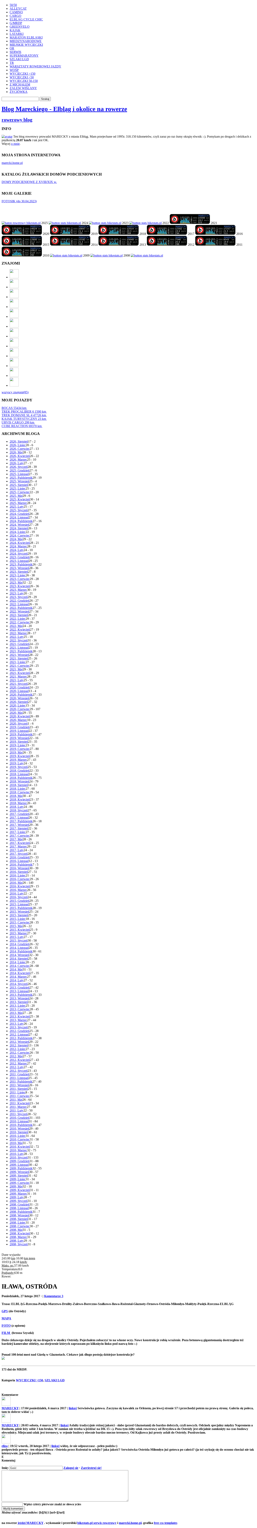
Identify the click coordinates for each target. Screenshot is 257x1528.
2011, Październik (21, 1081)
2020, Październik (21, 694)
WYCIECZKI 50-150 (24, 81)
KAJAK (15, 30)
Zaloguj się (70, 1468)
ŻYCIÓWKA (19, 91)
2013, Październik (21, 994)
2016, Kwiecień (20, 886)
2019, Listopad (19, 730)
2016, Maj (16, 882)
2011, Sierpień (19, 1088)
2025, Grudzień (20, 470)
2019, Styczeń (19, 767)
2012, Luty (17, 1067)
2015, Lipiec (18, 918)
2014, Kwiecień (20, 973)
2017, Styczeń (19, 853)
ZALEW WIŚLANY (23, 88)
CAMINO (16, 12)
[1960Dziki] (14, 316)
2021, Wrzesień (19, 655)
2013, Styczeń (19, 1027)
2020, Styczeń (19, 723)
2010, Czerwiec (20, 1139)
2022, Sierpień (19, 615)
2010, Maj (16, 1143)
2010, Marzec (18, 1150)
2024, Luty (17, 550)
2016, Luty (17, 893)
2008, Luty (17, 1240)
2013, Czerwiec (20, 1009)
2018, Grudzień (20, 770)
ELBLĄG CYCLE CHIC (26, 19)
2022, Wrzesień (19, 611)
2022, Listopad (19, 604)
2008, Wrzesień (19, 1215)
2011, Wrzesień (19, 1085)
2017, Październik (21, 821)
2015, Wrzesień (19, 911)
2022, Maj (16, 626)
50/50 (13, 5)
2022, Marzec (18, 633)
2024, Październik (21, 521)
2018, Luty (17, 806)
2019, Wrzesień (19, 738)
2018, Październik (21, 777)
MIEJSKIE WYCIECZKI (26, 44)
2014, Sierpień (19, 958)
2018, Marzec (18, 803)
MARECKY (10, 1408)
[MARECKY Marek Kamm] (65, 223)
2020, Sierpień (19, 702)
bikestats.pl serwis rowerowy (96, 1523)
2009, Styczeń (19, 1201)
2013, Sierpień (19, 1002)
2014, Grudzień (20, 944)
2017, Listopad (19, 817)
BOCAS (14, 408)
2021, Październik (21, 651)
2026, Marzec (18, 459)
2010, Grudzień (20, 1117)
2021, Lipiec (18, 662)
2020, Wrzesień (19, 698)
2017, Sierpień (19, 828)
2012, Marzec (18, 1063)
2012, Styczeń (19, 1070)
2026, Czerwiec (20, 448)
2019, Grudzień (20, 727)
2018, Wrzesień (19, 781)
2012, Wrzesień (19, 1041)
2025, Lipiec (18, 488)
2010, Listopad (19, 1121)
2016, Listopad (19, 861)
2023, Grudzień (20, 557)
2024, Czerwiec (20, 535)
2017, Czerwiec (20, 835)
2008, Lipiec (18, 1222)
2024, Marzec (18, 546)
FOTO (6, 1325)
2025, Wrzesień (19, 481)
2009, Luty (17, 1197)
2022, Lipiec (18, 618)
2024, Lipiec (18, 532)
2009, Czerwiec (20, 1182)
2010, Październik (21, 1125)
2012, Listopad (19, 1034)
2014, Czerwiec (20, 966)
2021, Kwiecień (20, 673)
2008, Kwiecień (20, 1233)
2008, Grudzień (20, 1204)
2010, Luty (17, 1154)
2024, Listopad (19, 517)
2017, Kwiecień (20, 843)
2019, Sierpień (19, 741)
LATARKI (16, 34)
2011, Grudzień (19, 1074)
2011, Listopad (19, 1078)
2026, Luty (17, 463)
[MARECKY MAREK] (106, 255)
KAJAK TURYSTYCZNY (24, 418)
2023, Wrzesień (19, 568)
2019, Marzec (18, 759)
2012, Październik (21, 1038)
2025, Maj (16, 495)
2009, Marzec (18, 1193)
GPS (5, 1311)
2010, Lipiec (18, 1135)
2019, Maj (16, 752)
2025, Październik (21, 477)
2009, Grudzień (20, 1161)
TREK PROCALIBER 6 (24, 411)
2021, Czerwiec (20, 665)
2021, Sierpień (19, 658)
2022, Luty (17, 636)
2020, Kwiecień (20, 716)
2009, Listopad (19, 1164)
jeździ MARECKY (30, 1523)
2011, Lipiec (17, 1092)
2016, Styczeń (19, 897)
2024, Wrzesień (19, 524)
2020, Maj (16, 712)
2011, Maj (16, 1099)
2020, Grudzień (20, 687)
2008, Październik (21, 1211)
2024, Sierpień (19, 528)
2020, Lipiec (18, 705)
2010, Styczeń (19, 1157)
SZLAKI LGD (19, 59)
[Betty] (14, 287)
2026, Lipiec (18, 445)
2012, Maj (16, 1056)
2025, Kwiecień (20, 499)
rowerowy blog (17, 119)
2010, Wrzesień (19, 1128)
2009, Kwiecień (20, 1190)
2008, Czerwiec (20, 1226)
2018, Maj (16, 796)
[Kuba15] (14, 326)
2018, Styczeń (19, 810)
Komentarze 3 (53, 1296)
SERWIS (15, 52)
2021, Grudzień (20, 644)
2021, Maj (16, 669)
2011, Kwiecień (20, 1103)
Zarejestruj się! (91, 1468)
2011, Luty (16, 1110)
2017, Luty (17, 850)
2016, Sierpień (19, 871)
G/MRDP (16, 23)
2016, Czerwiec (20, 879)
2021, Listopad (19, 647)
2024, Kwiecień (20, 542)
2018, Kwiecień (20, 799)
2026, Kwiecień (20, 456)
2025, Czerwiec (20, 492)
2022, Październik (21, 608)
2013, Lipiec (18, 1005)
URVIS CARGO (18, 422)
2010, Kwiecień (20, 1146)
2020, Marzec (18, 720)
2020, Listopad (19, 691)
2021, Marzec (18, 676)
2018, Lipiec (18, 788)
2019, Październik (21, 734)
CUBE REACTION (22, 426)
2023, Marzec (18, 589)
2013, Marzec (18, 1020)
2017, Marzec (18, 846)
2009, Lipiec (18, 1179)
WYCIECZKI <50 (22, 77)
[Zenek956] (14, 365)
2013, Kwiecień (20, 1016)
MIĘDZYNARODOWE (26, 41)
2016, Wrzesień (19, 868)
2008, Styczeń (19, 1244)
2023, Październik (21, 564)
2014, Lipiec (18, 962)
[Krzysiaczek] (14, 356)
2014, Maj (16, 969)
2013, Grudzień (20, 987)
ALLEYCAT (18, 8)
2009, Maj (16, 1186)
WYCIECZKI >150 (22, 73)
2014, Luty (17, 980)
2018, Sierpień (19, 785)
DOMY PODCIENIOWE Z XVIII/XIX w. (29, 182)
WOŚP (14, 70)
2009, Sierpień (19, 1175)
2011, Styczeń (19, 1114)
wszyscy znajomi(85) (15, 392)
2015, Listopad (19, 904)
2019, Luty (17, 763)
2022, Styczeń (19, 640)
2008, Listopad (19, 1208)
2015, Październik (21, 908)
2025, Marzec (18, 503)
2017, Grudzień (20, 814)
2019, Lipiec (18, 745)
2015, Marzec (18, 933)
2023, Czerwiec (20, 579)
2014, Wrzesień (19, 955)
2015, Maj (16, 926)
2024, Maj (16, 539)
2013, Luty (17, 1023)
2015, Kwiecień (20, 929)
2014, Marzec (18, 976)
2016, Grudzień (20, 857)
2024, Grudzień (20, 513)
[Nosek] (14, 375)
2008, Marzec (18, 1237)
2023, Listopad (19, 561)
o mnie (15, 143)
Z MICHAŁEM (20, 84)
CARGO (15, 15)
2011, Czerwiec (20, 1096)
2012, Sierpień (19, 1045)
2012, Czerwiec (20, 1052)
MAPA (6, 1318)
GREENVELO (20, 26)
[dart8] (14, 297)
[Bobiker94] (14, 336)
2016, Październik (21, 864)
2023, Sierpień (19, 571)
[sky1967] (14, 306)
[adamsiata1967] (14, 346)
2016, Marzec (18, 890)
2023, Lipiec (18, 575)
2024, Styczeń (19, 553)
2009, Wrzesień (19, 1172)
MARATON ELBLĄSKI (26, 37)
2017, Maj (16, 839)
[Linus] (14, 385)
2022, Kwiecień (20, 629)
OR (12, 48)
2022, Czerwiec (20, 622)
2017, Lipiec (18, 832)
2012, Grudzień (20, 1031)
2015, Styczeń (19, 940)
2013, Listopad (19, 991)
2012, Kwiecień (20, 1060)
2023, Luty (17, 593)
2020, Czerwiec (20, 709)
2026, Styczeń (19, 466)
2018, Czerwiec (20, 792)
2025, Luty (17, 506)
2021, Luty (17, 680)
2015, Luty (17, 937)
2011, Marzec (18, 1107)
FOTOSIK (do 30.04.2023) (19, 201)
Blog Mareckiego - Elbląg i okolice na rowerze (64, 109)
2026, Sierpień (19, 441)
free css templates (165, 1523)
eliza (5, 1446)
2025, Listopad (19, 474)
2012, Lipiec (18, 1049)
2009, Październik (21, 1168)
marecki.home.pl (12, 163)
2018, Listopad (19, 774)
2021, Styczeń (19, 683)
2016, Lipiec (18, 875)
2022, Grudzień (20, 600)
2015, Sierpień (19, 915)
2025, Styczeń (19, 510)
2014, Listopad (19, 947)
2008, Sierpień (19, 1219)
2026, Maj (16, 452)
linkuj (73, 1408)
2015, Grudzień (20, 900)
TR (12, 62)
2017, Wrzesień (19, 824)
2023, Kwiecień (20, 586)
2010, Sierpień (19, 1132)
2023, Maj (16, 582)
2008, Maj (16, 1229)
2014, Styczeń (19, 984)
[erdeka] (14, 277)
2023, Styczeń (19, 597)
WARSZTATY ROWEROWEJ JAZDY (35, 66)
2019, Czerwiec (20, 749)
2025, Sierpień (19, 485)
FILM (6, 1333)
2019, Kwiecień (20, 756)
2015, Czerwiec (20, 922)
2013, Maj (16, 1013)
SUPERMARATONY (24, 55)
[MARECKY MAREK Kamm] (66, 255)
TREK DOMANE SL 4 (24, 415)
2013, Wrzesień (19, 998)
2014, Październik (21, 951)
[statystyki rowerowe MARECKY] (21, 223)
